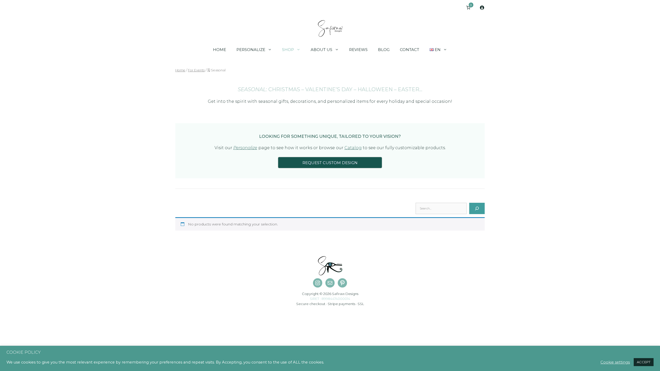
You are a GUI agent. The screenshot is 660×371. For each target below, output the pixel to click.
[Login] (482, 8)
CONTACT (409, 49)
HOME (219, 49)
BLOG (384, 49)
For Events (196, 70)
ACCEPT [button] (643, 362)
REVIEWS (358, 49)
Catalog (353, 147)
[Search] (477, 208)
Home (180, 70)
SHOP (288, 49)
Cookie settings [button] (615, 362)
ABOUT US (321, 49)
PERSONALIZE (250, 49)
